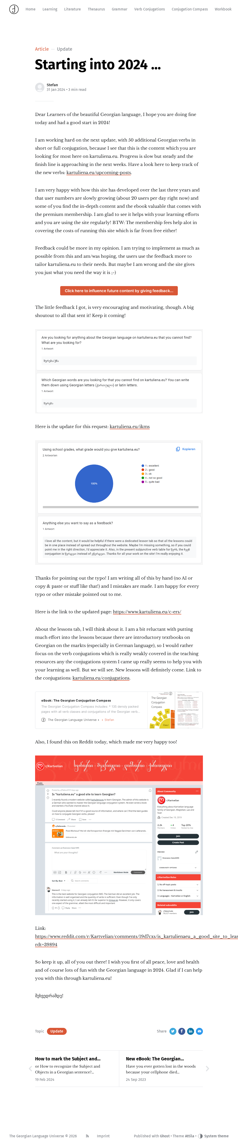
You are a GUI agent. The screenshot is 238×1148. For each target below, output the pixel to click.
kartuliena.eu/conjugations (101, 678)
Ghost (165, 1136)
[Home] (14, 9)
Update (56, 1031)
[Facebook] (181, 1031)
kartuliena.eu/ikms (130, 426)
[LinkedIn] (190, 1031)
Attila (189, 1136)
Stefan (52, 85)
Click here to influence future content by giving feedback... (119, 290)
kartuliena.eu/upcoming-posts (98, 172)
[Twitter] (172, 1031)
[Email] (199, 1031)
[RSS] (87, 1136)
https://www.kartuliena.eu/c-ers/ (147, 611)
